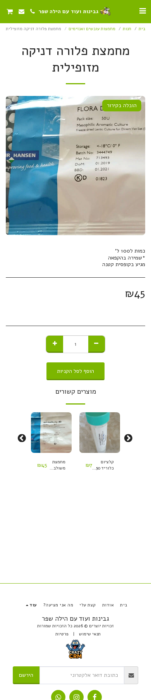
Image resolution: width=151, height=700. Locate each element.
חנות (127, 29)
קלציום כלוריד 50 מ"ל (105, 465)
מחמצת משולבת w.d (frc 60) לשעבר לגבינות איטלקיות (56, 465)
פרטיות (62, 634)
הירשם (26, 675)
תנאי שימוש (90, 634)
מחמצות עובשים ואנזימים (92, 29)
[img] (99, 432)
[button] (142, 11)
